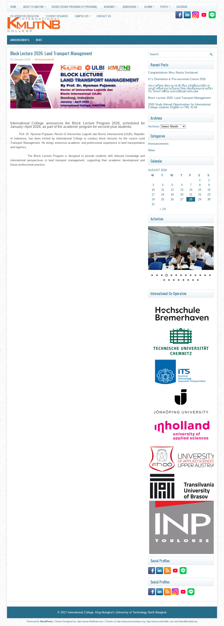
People (165, 6)
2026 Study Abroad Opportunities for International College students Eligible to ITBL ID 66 (179, 106)
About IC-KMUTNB (34, 6)
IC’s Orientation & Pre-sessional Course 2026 (177, 79)
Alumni (149, 6)
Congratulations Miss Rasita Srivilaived (173, 72)
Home (13, 7)
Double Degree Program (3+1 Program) (74, 7)
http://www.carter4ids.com (160, 621)
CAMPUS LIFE (83, 16)
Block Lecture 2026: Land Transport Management (179, 97)
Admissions (130, 6)
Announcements (19, 40)
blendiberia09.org (188, 621)
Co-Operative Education (24, 16)
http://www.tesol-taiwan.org (131, 621)
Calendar (181, 7)
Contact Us (104, 16)
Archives (153, 126)
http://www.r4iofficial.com (90, 621)
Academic (110, 6)
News (39, 40)
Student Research (57, 16)
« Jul (163, 209)
